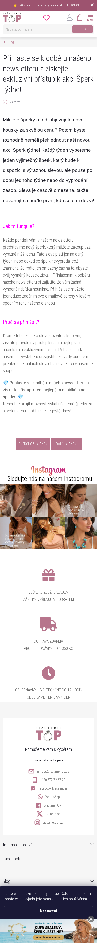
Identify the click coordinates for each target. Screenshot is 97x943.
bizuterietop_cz (52, 822)
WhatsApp (52, 797)
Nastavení (48, 911)
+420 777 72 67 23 (52, 780)
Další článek (66, 444)
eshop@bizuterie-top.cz (52, 771)
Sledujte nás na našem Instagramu (50, 479)
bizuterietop (53, 814)
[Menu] (90, 17)
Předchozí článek (32, 444)
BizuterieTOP (52, 805)
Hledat (82, 29)
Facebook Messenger (52, 788)
